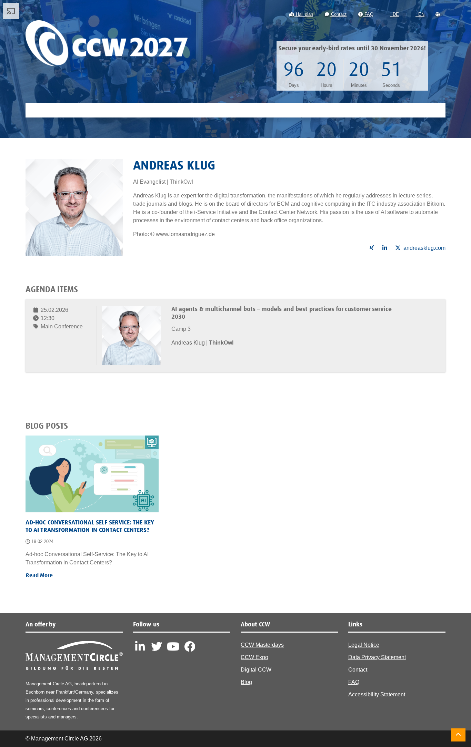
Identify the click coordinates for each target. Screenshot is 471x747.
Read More (39, 575)
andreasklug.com (424, 248)
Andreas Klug (188, 343)
